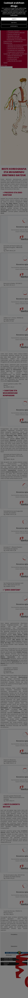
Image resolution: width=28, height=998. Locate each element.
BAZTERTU (14, 22)
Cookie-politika (13, 15)
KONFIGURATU (14, 26)
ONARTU (14, 19)
